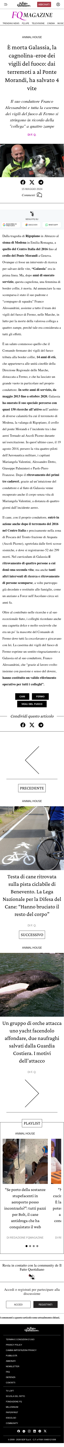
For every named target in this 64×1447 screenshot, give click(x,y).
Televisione (38, 23)
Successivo (32, 934)
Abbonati (44, 4)
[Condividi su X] (31, 182)
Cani (22, 696)
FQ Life (25, 23)
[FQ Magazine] (31, 15)
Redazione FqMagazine (27, 1237)
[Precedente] (31, 762)
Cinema (51, 23)
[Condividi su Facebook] (22, 182)
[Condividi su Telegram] (40, 182)
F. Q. (33, 134)
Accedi (18, 1304)
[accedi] (58, 4)
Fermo (40, 696)
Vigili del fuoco (31, 704)
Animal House (32, 37)
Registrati (46, 1304)
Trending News (11, 23)
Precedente (32, 788)
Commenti (28, 195)
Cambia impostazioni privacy (21, 1350)
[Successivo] (31, 1096)
